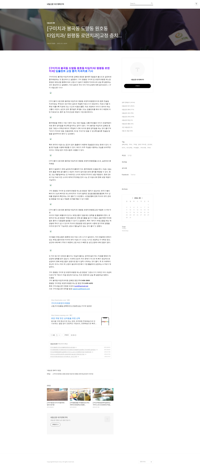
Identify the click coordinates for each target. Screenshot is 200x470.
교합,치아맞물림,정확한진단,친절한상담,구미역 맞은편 (71, 306)
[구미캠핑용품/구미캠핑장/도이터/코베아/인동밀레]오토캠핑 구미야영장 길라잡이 (73, 349)
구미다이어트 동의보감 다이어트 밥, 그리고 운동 (63, 356)
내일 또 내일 (127, 131)
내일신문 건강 (128, 113)
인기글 (129, 155)
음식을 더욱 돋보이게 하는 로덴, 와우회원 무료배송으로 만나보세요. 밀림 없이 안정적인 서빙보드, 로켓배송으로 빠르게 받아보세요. (74, 322)
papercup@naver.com (81, 289)
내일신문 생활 (127, 124)
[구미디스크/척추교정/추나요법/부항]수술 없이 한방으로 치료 (67, 354)
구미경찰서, (136, 147)
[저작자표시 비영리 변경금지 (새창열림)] (73, 335)
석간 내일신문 (127, 127)
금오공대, (149, 144)
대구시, (124, 147)
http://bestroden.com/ (58, 300)
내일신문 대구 (128, 106)
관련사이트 (143, 461)
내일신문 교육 (128, 117)
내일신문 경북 (53, 344)
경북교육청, (125, 144)
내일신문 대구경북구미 (55, 4)
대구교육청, (129, 147)
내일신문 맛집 (127, 120)
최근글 (124, 155)
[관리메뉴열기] (196, 3)
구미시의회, (143, 147)
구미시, (130, 144)
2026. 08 (137, 198)
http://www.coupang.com (60, 315)
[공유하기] (57, 335)
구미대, (149, 147)
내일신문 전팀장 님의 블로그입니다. (60, 420)
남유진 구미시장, (142, 144)
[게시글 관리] (59, 335)
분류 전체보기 (128, 102)
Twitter (133, 175)
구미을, (135, 144)
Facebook (125, 175)
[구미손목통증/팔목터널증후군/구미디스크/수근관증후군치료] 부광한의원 (70, 352)
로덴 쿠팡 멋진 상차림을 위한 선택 (65, 318)
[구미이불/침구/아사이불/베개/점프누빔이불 (62, 347)
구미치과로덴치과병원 (60, 303)
